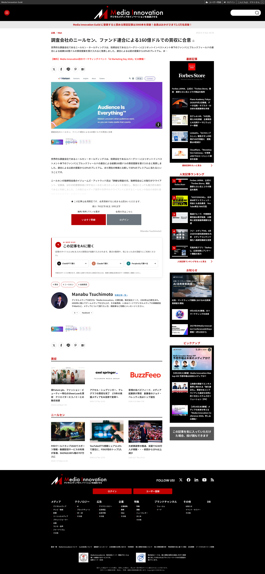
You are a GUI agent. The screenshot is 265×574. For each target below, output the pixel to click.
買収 (56, 284)
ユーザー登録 (152, 491)
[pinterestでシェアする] (75, 69)
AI (78, 506)
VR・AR (80, 513)
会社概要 (191, 547)
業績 (122, 509)
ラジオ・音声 (58, 526)
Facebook (86, 312)
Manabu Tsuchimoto (92, 294)
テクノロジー (82, 501)
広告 (99, 501)
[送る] (68, 69)
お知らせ (189, 506)
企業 (121, 501)
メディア (56, 501)
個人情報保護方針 (160, 547)
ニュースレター (142, 513)
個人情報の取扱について (144, 547)
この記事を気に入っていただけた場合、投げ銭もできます (192, 434)
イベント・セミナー (193, 509)
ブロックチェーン (83, 509)
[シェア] (61, 69)
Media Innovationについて (68, 547)
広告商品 (102, 509)
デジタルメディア (59, 506)
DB (209, 501)
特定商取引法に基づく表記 (177, 547)
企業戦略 (124, 506)
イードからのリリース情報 (205, 547)
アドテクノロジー (105, 506)
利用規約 (131, 547)
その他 (55, 533)
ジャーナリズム (59, 529)
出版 (55, 523)
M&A (122, 513)
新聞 (55, 513)
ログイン (112, 491)
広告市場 (102, 513)
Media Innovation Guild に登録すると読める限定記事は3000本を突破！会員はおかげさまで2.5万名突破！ (132, 24)
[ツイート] (54, 69)
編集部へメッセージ (101, 547)
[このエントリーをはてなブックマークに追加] (83, 69)
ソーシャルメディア (60, 516)
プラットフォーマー (60, 519)
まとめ (138, 516)
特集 (136, 501)
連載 (138, 509)
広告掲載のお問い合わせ (117, 547)
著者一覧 (54, 547)
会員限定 (83, 284)
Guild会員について (85, 547)
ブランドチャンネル (165, 501)
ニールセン (69, 284)
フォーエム (161, 506)
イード (159, 509)
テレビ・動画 (58, 509)
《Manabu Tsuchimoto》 (150, 230)
